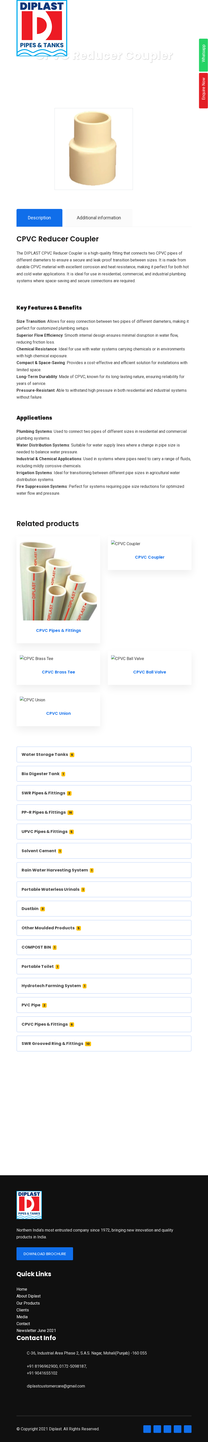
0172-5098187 (72, 1366)
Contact (23, 1323)
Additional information (99, 217)
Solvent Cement (41, 851)
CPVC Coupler (150, 557)
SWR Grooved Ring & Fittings (56, 1043)
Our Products (28, 1303)
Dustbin (33, 909)
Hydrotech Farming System (53, 986)
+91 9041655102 (42, 1373)
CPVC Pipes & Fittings (58, 630)
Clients (22, 1310)
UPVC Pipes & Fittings (47, 831)
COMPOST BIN (38, 947)
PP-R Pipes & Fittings (47, 812)
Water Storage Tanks (47, 754)
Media (22, 1316)
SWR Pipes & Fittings (46, 793)
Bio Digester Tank (43, 774)
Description (39, 217)
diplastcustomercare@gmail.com (56, 1386)
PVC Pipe (33, 1005)
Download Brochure (45, 1253)
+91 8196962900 (42, 1366)
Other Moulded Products (51, 928)
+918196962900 (104, 1124)
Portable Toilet (40, 966)
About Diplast (28, 1296)
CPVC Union (58, 713)
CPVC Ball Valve (149, 672)
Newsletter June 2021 (36, 1330)
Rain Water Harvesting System (57, 870)
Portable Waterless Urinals (53, 889)
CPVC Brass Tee (58, 672)
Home (21, 1289)
